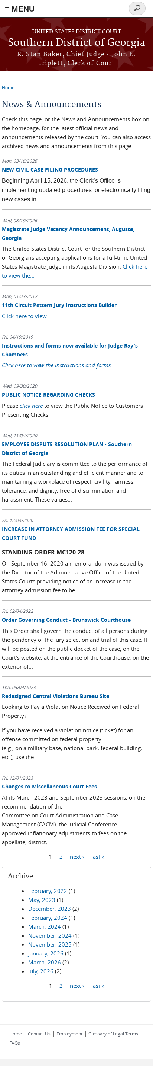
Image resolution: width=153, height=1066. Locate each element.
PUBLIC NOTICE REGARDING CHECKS (48, 394)
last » (97, 856)
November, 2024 (50, 935)
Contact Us (39, 1034)
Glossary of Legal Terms (113, 1034)
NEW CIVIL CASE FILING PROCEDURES (50, 169)
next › (77, 856)
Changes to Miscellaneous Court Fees (49, 786)
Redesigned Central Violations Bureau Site (55, 696)
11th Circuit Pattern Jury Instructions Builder (59, 304)
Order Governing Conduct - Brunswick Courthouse (66, 619)
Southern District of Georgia (76, 43)
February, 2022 (47, 890)
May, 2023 (41, 899)
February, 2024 (47, 917)
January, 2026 (46, 953)
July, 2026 (40, 971)
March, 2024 (44, 926)
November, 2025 (50, 944)
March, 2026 (44, 962)
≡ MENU (20, 8)
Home (8, 87)
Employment (69, 1034)
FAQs (14, 1043)
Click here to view (24, 316)
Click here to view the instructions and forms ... (59, 365)
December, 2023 (49, 908)
